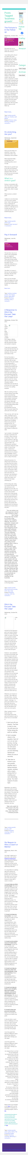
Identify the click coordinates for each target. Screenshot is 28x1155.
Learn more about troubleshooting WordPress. (14, 1149)
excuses (15, 589)
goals (9, 1131)
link (5, 1111)
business (9, 293)
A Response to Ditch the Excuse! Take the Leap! (10, 313)
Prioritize (12, 116)
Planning (6, 121)
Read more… (8, 112)
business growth (11, 115)
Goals (15, 120)
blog (9, 1106)
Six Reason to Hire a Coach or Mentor (11, 844)
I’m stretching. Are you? (10, 133)
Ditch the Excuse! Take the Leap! (10, 606)
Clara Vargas (12, 294)
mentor (13, 1131)
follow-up (6, 116)
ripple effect (11, 296)
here (7, 1125)
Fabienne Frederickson (10, 858)
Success (15, 224)
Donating (6, 299)
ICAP (5, 590)
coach (5, 1131)
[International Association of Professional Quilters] (21, 34)
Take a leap (10, 590)
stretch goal (7, 222)
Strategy (11, 121)
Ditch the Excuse (8, 589)
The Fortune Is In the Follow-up (10, 30)
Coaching (6, 594)
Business (11, 298)
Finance (11, 120)
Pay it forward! (10, 235)
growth (6, 296)
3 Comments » (8, 225)
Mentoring (12, 1136)
